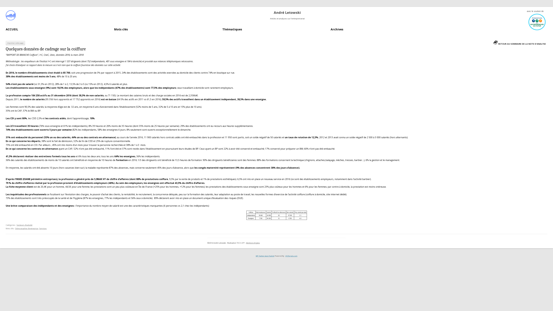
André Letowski (287, 12)
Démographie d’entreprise (26, 228)
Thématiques (232, 29)
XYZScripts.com (291, 256)
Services (43, 228)
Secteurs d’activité (24, 225)
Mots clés (121, 29)
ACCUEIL (12, 29)
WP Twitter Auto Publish (265, 256)
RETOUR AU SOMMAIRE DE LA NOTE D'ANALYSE (522, 43)
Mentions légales (253, 243)
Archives (337, 29)
